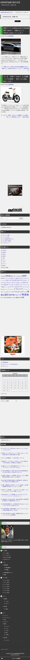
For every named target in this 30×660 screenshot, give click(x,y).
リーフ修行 (6, 553)
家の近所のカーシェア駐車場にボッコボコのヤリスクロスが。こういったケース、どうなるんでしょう (14, 495)
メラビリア (18, 289)
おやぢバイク (7, 559)
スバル (3, 260)
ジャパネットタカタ (13, 284)
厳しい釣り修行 (7, 557)
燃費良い (10, 297)
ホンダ (27, 286)
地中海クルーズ (15, 295)
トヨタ (7, 630)
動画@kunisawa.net (6, 227)
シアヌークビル (15, 282)
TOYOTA (4, 250)
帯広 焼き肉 (3, 297)
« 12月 (2, 393)
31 (7, 390)
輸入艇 (5, 637)
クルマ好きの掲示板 (6, 240)
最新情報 (11, 36)
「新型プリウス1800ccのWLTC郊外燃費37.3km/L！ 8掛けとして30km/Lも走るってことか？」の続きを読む (16, 68)
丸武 (26, 291)
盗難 (17, 297)
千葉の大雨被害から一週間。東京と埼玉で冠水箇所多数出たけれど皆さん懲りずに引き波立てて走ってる (15, 471)
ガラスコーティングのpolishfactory (10, 364)
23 (4, 387)
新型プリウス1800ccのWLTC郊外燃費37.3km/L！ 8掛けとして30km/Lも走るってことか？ (16, 30)
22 (25, 385)
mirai (8, 276)
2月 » (5, 393)
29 (25, 387)
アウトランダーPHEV (8, 278)
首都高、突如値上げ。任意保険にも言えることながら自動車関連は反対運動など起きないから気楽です (15, 476)
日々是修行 (5, 550)
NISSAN (4, 252)
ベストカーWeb (5, 237)
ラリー (2, 291)
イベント (6, 615)
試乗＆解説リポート (8, 572)
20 (18, 385)
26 (15, 387)
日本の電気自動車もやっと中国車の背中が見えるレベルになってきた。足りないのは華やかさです (15, 504)
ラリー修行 (5, 577)
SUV (21, 276)
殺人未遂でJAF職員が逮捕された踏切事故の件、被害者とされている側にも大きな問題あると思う (15, 481)
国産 (5, 623)
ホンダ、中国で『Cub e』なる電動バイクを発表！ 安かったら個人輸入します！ (15, 79)
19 (15, 385)
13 (18, 382)
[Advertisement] (15, 136)
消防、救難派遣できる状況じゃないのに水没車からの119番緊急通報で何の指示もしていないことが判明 (15, 485)
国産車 (5, 598)
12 (15, 382)
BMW (7, 609)
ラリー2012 (6, 584)
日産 (6, 632)
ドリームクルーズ (16, 287)
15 (25, 382)
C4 (1, 276)
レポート (6, 621)
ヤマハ (7, 628)
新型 (7, 297)
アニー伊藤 (15, 278)
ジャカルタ (4, 284)
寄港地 (25, 294)
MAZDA (4, 256)
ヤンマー (7, 626)
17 (7, 385)
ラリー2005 (6, 592)
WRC (24, 276)
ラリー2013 (6, 582)
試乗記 (19, 297)
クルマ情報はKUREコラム (8, 239)
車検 (5, 574)
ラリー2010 (6, 590)
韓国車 (7, 569)
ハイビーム (24, 286)
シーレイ (7, 640)
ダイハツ (4, 263)
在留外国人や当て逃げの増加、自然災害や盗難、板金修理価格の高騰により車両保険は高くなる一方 (15, 500)
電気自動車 (8, 567)
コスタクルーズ (17, 280)
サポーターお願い (6, 235)
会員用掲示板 (5, 362)
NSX (19, 276)
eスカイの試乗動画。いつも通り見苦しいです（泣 (13, 458)
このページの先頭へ (16, 658)
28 (22, 387)
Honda (3, 254)
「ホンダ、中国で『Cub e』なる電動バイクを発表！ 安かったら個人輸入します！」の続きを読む (16, 116)
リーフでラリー (7, 555)
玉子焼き (14, 297)
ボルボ (2, 289)
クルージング (7, 617)
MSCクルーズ (14, 276)
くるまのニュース (6, 242)
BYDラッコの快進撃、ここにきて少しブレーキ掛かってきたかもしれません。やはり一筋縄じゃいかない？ (15, 490)
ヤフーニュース (26, 289)
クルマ (4, 562)
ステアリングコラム (23, 284)
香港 (22, 297)
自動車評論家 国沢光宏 (10, 2)
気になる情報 (5, 267)
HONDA (3, 276)
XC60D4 (2, 278)
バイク (4, 596)
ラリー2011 (6, 586)
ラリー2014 (6, 580)
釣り (5, 619)
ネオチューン (5, 366)
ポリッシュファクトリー (8, 289)
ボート (4, 613)
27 (18, 387)
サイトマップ (5, 649)
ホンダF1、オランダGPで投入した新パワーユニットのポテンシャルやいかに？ (15, 449)
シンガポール (24, 282)
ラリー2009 (6, 588)
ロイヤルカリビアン (18, 292)
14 (22, 382)
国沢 (7, 295)
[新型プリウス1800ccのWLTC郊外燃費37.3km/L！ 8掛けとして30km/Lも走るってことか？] (11, 53)
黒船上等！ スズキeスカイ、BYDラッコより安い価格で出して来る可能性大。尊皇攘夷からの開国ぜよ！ (15, 462)
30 (4, 390)
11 (11, 382)
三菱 (3, 258)
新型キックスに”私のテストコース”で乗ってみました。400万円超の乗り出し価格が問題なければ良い (15, 454)
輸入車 (3, 265)
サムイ (9, 282)
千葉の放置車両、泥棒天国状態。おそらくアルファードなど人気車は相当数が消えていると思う (15, 509)
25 (11, 387)
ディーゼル (7, 286)
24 (7, 387)
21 (22, 385)
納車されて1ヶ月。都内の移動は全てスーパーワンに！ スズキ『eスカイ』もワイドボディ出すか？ (15, 466)
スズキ (3, 261)
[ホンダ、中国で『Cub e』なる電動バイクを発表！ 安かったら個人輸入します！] (11, 102)
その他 (7, 634)
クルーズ (8, 280)
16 (4, 385)
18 (11, 385)
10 (7, 382)
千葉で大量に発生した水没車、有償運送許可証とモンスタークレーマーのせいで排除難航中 (15, 514)
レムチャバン (8, 291)
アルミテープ (21, 278)
